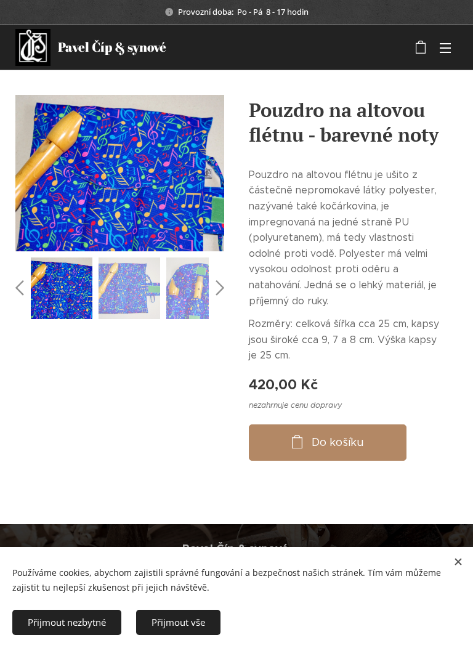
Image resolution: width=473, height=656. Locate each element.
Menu (445, 47)
